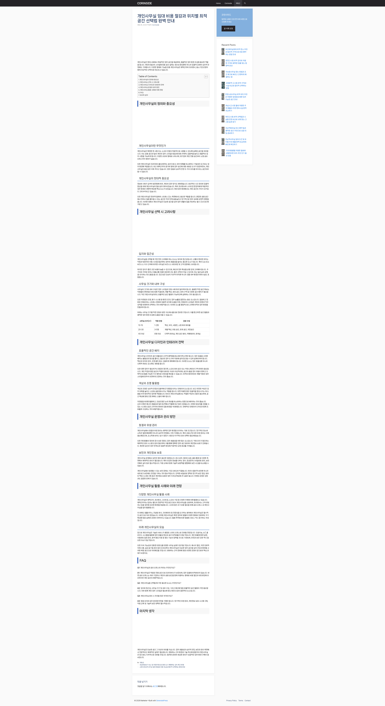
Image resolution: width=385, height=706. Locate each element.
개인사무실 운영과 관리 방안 (149, 87)
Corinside (228, 3)
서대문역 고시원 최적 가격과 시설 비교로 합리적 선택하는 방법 (236, 85)
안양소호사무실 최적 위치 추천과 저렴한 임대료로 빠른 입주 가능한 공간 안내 (236, 96)
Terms (240, 700)
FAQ (141, 92)
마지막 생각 (144, 95)
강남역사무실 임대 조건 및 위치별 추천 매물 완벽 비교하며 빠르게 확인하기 (235, 141)
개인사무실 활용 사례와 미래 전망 (151, 90)
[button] (245, 3)
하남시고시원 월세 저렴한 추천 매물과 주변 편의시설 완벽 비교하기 (236, 108)
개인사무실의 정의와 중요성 (149, 79)
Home (218, 3)
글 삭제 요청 (228, 28)
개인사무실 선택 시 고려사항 (149, 82)
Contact (248, 700)
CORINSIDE (144, 3)
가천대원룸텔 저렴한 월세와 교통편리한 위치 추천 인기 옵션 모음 (236, 153)
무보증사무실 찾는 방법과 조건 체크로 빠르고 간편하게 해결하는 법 (236, 74)
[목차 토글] (205, 76)
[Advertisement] (173, 44)
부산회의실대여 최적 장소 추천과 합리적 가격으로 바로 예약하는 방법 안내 (236, 51)
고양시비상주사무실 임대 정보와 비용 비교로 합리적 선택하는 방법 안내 (162, 667)
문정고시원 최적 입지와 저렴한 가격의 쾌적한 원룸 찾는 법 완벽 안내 (236, 63)
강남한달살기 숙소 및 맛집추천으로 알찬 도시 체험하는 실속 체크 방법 (162, 665)
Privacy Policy (231, 700)
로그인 (155, 686)
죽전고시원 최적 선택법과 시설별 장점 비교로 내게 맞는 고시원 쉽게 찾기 (236, 119)
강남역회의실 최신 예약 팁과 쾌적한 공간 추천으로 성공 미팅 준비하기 (235, 130)
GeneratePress (162, 700)
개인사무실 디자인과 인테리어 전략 (152, 85)
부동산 (238, 3)
